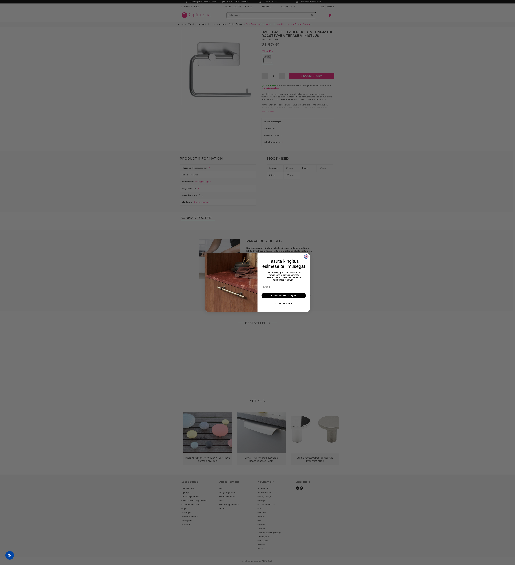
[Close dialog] (306, 256)
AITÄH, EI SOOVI (283, 304)
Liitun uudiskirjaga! (283, 295)
